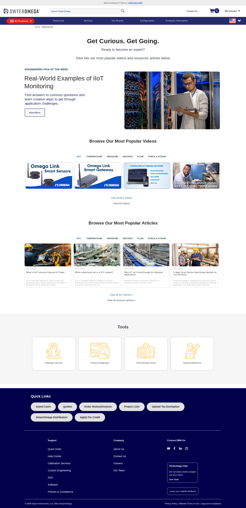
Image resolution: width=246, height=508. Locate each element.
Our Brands (118, 20)
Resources (58, 20)
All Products (21, 21)
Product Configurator (100, 363)
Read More (34, 112)
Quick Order (55, 449)
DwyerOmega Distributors (51, 417)
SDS (50, 477)
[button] (235, 20)
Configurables (147, 20)
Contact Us (192, 11)
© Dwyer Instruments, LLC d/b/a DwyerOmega (48, 503)
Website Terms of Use (189, 503)
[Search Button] (123, 11)
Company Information (177, 20)
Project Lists (132, 406)
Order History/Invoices (98, 406)
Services (88, 20)
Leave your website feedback (183, 491)
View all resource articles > (121, 300)
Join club (174, 479)
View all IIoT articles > (121, 295)
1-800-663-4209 (135, 3)
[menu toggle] (1, 12)
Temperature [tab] (94, 156)
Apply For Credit (90, 417)
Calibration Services (54, 363)
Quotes (67, 406)
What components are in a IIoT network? (94, 272)
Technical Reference (192, 363)
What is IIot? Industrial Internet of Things (45, 272)
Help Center (54, 456)
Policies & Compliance (60, 491)
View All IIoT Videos (121, 198)
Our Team (119, 470)
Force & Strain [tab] (157, 156)
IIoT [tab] (79, 156)
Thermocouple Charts (146, 363)
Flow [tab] (140, 156)
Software (53, 484)
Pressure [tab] (112, 156)
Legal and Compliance (211, 503)
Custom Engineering (59, 470)
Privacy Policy (171, 503)
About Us (118, 449)
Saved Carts (43, 406)
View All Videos (121, 203)
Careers (118, 463)
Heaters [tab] (128, 156)
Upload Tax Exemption (165, 406)
